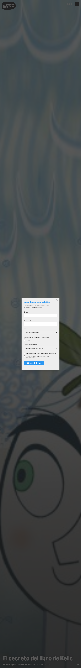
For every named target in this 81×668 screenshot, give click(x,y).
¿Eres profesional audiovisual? (36, 337)
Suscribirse (34, 363)
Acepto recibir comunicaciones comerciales (37, 357)
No (31, 341)
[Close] (57, 300)
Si (26, 341)
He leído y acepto (41, 353)
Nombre (27, 320)
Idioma (26, 329)
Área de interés (30, 345)
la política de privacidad (47, 353)
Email (26, 312)
